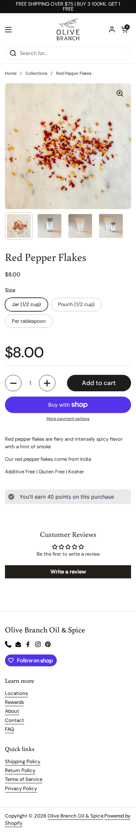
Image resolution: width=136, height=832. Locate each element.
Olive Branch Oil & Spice (75, 816)
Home (11, 73)
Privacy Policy (21, 788)
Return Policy (20, 770)
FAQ (9, 729)
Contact (14, 720)
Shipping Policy (22, 761)
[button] (124, 29)
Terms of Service (23, 779)
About (12, 711)
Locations (16, 693)
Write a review (68, 571)
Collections (36, 73)
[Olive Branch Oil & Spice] (68, 29)
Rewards (14, 702)
